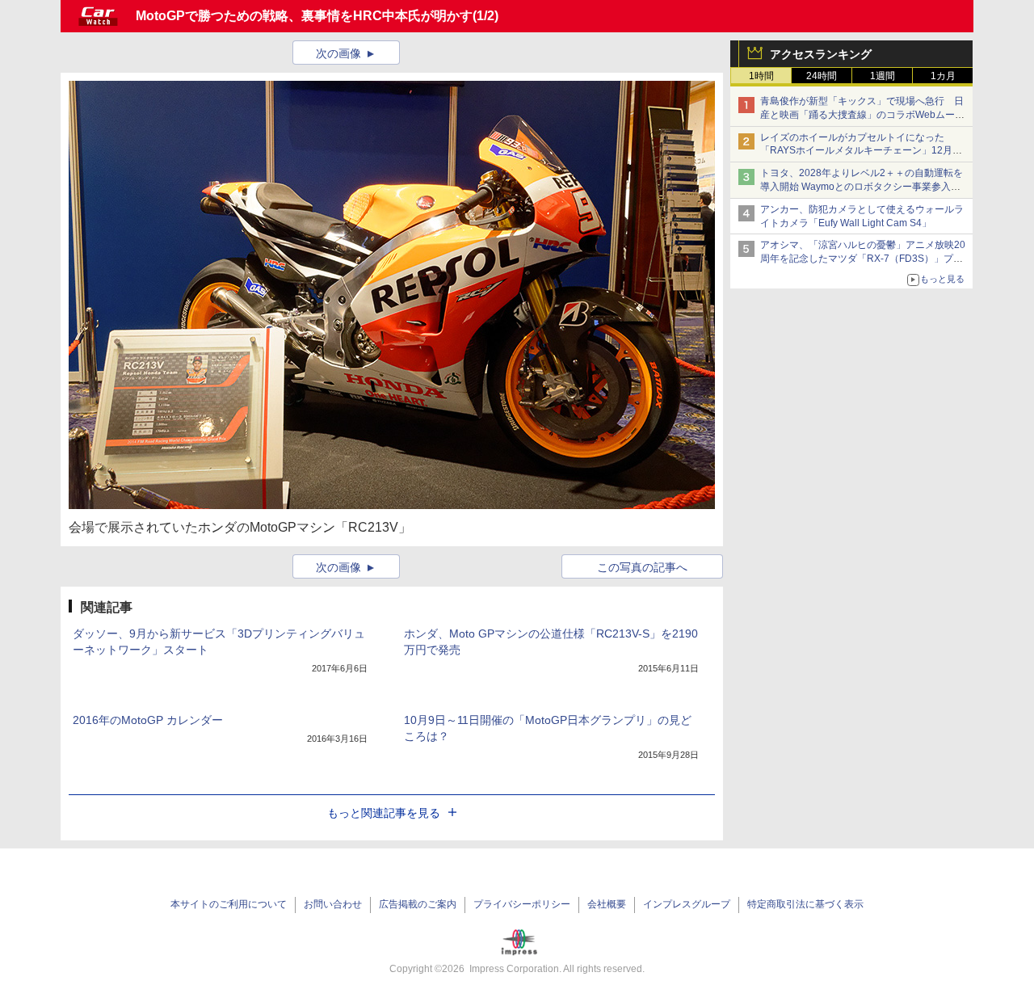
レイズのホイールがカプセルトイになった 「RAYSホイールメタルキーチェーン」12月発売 (861, 151)
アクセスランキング (821, 54)
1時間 (761, 76)
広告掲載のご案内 (417, 904)
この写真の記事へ (642, 567)
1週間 (882, 76)
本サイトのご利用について (228, 904)
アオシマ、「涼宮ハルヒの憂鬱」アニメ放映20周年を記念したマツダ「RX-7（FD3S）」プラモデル (862, 258)
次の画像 (338, 53)
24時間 (821, 76)
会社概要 (606, 904)
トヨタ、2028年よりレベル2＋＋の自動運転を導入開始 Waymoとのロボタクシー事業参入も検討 (861, 186)
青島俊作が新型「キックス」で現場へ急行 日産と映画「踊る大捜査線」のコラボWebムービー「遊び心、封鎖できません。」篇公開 (862, 114)
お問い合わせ (333, 904)
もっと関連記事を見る (383, 812)
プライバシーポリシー (521, 904)
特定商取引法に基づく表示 (805, 904)
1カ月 (943, 76)
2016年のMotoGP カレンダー (148, 719)
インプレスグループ (686, 904)
